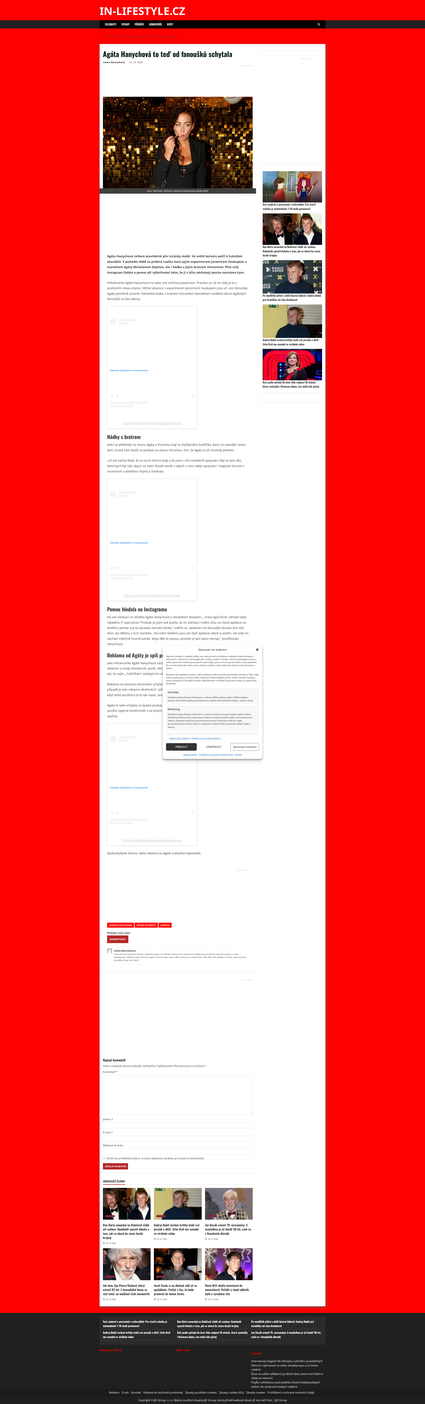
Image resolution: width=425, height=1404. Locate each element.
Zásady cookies (190, 754)
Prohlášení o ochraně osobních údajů (216, 754)
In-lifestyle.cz (142, 10)
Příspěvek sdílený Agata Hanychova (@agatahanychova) (152, 423)
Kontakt (238, 754)
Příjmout (181, 746)
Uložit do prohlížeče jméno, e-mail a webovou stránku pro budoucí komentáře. (155, 1158)
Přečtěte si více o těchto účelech (206, 738)
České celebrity (147, 925)
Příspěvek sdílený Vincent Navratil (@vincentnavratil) (152, 595)
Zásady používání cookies (201, 1392)
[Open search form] (319, 24)
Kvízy (170, 24)
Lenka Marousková (114, 62)
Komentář (110, 1072)
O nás (125, 1392)
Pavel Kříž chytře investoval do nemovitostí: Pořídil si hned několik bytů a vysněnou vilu (229, 1264)
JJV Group (281, 1400)
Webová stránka (113, 1145)
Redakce (114, 1392)
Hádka (166, 925)
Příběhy (139, 24)
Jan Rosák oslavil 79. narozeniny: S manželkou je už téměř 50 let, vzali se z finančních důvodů (229, 1204)
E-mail (108, 1132)
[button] (257, 649)
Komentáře (155, 24)
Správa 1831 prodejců (179, 738)
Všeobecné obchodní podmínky (163, 1392)
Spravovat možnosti (244, 746)
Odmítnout (213, 746)
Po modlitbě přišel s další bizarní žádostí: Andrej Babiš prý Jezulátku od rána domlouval (292, 298)
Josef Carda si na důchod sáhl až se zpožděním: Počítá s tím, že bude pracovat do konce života (178, 1264)
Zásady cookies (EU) (231, 1392)
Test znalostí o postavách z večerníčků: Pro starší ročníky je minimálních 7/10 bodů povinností (289, 206)
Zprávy (125, 24)
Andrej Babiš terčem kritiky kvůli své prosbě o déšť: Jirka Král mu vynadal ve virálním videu (178, 1204)
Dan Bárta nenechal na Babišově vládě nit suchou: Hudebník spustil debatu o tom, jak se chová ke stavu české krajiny (127, 1204)
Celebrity (110, 24)
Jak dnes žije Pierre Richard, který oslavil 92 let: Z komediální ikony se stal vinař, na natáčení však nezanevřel (127, 1264)
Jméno (108, 1119)
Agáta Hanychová (121, 925)
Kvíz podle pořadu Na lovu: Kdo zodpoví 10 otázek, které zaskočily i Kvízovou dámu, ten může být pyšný (291, 384)
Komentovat (118, 939)
